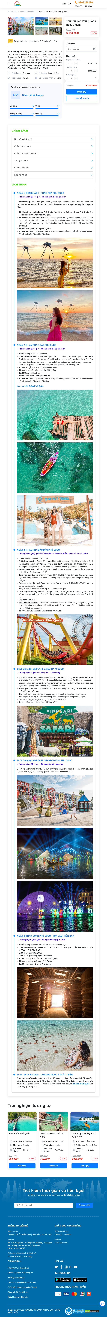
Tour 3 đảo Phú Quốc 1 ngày (51, 1135)
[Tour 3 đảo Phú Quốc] (22, 1121)
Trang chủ (12, 11)
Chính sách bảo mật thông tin (20, 1273)
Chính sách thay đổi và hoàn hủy (22, 1282)
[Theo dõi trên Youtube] (75, 1267)
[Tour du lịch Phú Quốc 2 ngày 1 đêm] (84, 1121)
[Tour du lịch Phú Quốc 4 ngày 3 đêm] (21, 26)
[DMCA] (92, 1311)
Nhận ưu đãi (84, 1205)
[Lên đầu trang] (102, 1312)
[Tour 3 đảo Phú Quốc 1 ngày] (53, 1121)
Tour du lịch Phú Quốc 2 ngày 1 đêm (83, 1135)
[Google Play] (64, 1279)
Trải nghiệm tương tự (29, 1105)
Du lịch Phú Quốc (27, 11)
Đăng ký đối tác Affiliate (18, 1292)
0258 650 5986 (61, 1243)
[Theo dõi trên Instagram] (66, 1267)
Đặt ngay (81, 92)
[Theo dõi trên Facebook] (61, 1267)
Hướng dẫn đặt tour (16, 1277)
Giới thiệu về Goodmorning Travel (22, 1287)
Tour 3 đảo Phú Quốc (19, 1133)
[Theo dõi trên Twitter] (57, 1267)
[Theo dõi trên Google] (71, 1267)
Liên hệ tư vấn (82, 98)
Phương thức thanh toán (18, 1268)
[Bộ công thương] (75, 1311)
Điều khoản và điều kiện (18, 1297)
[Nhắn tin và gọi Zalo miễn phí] (102, 1303)
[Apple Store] (80, 1279)
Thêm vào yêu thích (48, 41)
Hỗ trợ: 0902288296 (16, 1248)
